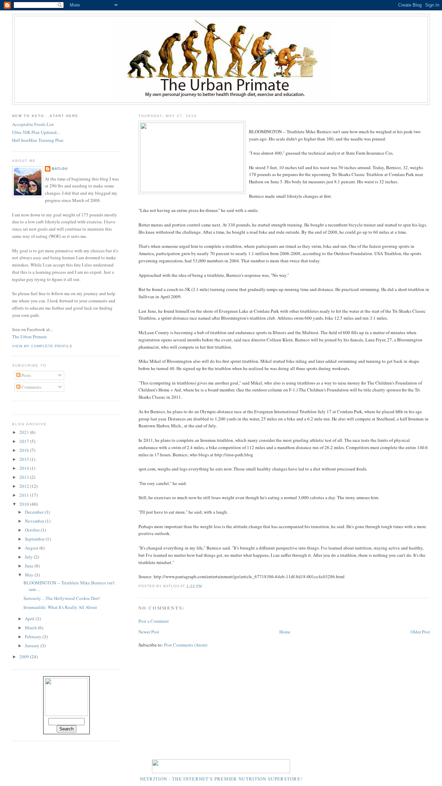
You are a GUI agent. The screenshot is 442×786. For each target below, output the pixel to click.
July (29, 557)
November (35, 521)
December (35, 512)
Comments (30, 387)
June (30, 566)
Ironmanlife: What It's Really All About (60, 607)
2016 (24, 450)
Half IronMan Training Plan (38, 140)
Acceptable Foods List (33, 124)
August (32, 548)
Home (284, 632)
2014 (24, 468)
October (33, 530)
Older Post (420, 632)
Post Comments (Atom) (185, 645)
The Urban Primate (29, 336)
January (32, 645)
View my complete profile (42, 346)
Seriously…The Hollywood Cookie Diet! (61, 598)
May (30, 575)
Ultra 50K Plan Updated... (36, 132)
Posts (25, 375)
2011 (24, 495)
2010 (24, 504)
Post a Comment (153, 621)
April (30, 618)
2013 (24, 477)
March (31, 627)
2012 (24, 486)
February (33, 636)
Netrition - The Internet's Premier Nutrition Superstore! (221, 779)
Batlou (60, 169)
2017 (24, 441)
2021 (24, 432)
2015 (24, 459)
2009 (24, 656)
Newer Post (148, 632)
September (35, 539)
